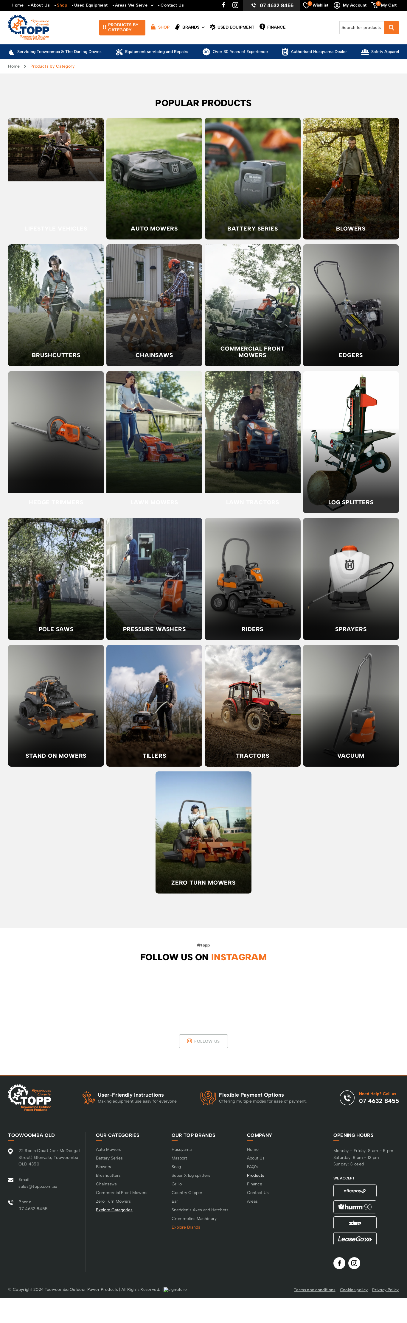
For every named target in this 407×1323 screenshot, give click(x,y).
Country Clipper (187, 1192)
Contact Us (172, 5)
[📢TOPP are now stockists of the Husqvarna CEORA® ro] (237, 993)
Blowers (103, 1166)
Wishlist (318, 5)
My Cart (387, 5)
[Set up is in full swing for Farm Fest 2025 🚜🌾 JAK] (101, 993)
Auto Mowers (108, 1149)
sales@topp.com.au (37, 1186)
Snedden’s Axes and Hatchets (200, 1210)
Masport (179, 1158)
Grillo (177, 1184)
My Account (354, 5)
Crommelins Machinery (194, 1218)
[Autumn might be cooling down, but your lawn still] (374, 993)
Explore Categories (114, 1210)
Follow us (207, 1041)
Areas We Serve (131, 5)
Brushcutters (108, 1175)
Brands (190, 27)
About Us (40, 5)
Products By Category (123, 27)
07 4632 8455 (276, 5)
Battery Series (109, 1158)
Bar (175, 1201)
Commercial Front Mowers (121, 1192)
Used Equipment (91, 5)
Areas (252, 1201)
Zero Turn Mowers (113, 1201)
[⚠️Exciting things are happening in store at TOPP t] (305, 993)
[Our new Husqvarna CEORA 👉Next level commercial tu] (169, 993)
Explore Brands (186, 1227)
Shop (62, 5)
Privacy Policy (385, 1290)
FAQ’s (252, 1166)
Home (18, 5)
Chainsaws (106, 1184)
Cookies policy (354, 1290)
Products (255, 1175)
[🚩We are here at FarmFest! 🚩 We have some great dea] (32, 993)
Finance (276, 27)
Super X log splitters (191, 1175)
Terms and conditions (314, 1290)
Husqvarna (182, 1149)
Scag (176, 1166)
